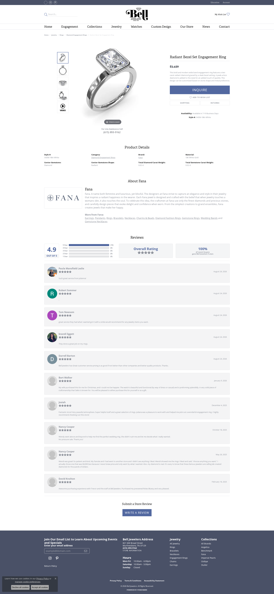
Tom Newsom (66, 312)
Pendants (100, 218)
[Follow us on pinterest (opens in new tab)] (55, 2)
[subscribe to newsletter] (85, 550)
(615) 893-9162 (112, 132)
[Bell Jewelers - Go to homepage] (137, 14)
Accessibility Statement (154, 580)
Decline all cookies (20, 587)
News (206, 27)
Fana (140, 157)
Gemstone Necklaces (96, 221)
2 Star (65, 253)
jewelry (54, 35)
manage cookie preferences (27, 582)
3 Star (65, 250)
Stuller (204, 565)
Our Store (186, 27)
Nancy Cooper (66, 426)
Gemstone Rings (191, 218)
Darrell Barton (67, 355)
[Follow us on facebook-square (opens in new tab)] (45, 2)
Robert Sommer (67, 290)
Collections (94, 27)
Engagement (69, 27)
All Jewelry (175, 543)
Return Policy (50, 566)
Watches (136, 27)
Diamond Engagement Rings (77, 35)
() (111, 245)
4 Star (65, 248)
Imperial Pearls (208, 557)
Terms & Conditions (133, 580)
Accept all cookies (40, 587)
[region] (113, 82)
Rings (62, 35)
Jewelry (116, 27)
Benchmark (206, 550)
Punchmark (142, 590)
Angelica (205, 547)
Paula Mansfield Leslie (71, 268)
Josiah (62, 402)
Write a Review (137, 513)
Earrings (89, 218)
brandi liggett (66, 334)
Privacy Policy (116, 580)
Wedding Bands (209, 218)
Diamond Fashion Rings (168, 218)
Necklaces (130, 218)
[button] (214, 2)
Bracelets (118, 218)
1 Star (65, 256)
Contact (224, 27)
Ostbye (204, 561)
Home (48, 27)
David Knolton (67, 478)
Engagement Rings (179, 557)
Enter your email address (58, 545)
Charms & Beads (145, 218)
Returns (215, 103)
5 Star (65, 245)
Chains (173, 561)
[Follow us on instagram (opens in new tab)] (50, 2)
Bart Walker (65, 377)
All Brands (206, 543)
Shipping (184, 103)
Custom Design (161, 27)
